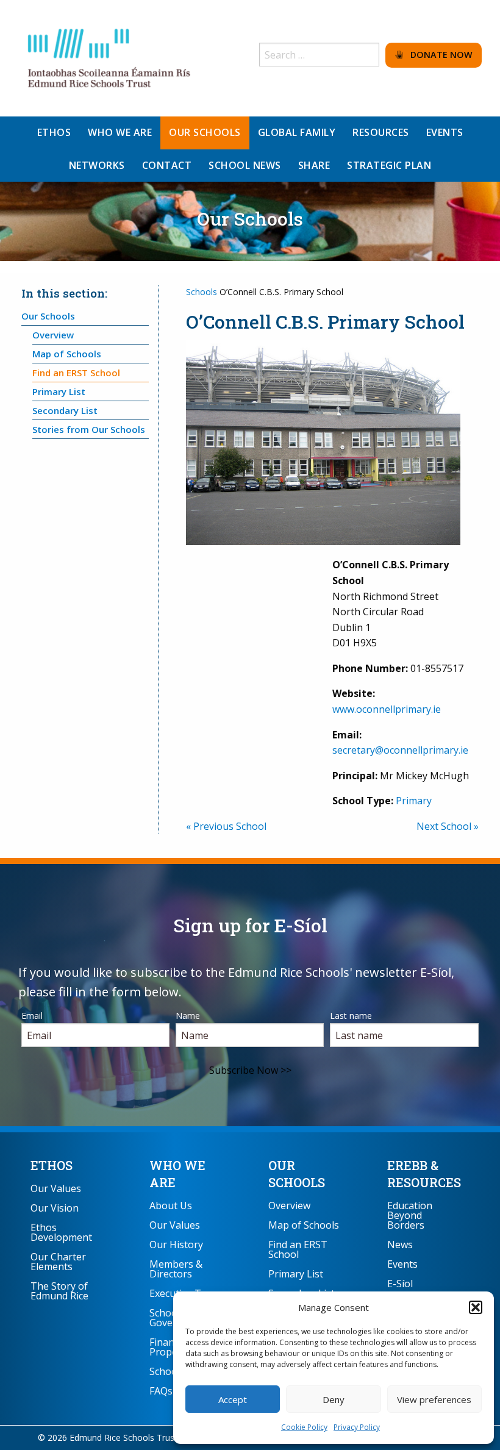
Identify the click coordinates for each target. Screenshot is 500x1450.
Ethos (51, 1165)
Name (188, 1015)
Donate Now (438, 54)
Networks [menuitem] (97, 165)
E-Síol (400, 1283)
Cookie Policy (304, 1427)
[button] (476, 1307)
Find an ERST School (76, 372)
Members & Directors (175, 1268)
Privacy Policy (357, 1427)
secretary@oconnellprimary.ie (400, 750)
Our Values (55, 1188)
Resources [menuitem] (380, 132)
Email (32, 1015)
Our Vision (54, 1208)
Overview (53, 335)
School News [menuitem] (245, 165)
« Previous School (226, 826)
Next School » (447, 826)
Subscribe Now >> (250, 1070)
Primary (414, 800)
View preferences (434, 1399)
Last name (351, 1015)
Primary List (58, 391)
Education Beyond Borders (409, 1215)
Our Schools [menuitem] (205, 132)
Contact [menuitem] (167, 165)
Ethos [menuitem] (54, 132)
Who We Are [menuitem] (120, 132)
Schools (201, 292)
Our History (176, 1244)
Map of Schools (66, 354)
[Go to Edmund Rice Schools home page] (109, 57)
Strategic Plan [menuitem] (389, 165)
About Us (170, 1205)
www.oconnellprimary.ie (386, 709)
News (400, 1244)
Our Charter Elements (58, 1261)
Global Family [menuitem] (297, 132)
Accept (232, 1399)
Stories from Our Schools (88, 429)
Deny (334, 1399)
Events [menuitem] (444, 132)
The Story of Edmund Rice (59, 1290)
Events (402, 1264)
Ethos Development (61, 1232)
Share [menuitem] (314, 165)
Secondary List (65, 410)
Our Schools (48, 316)
